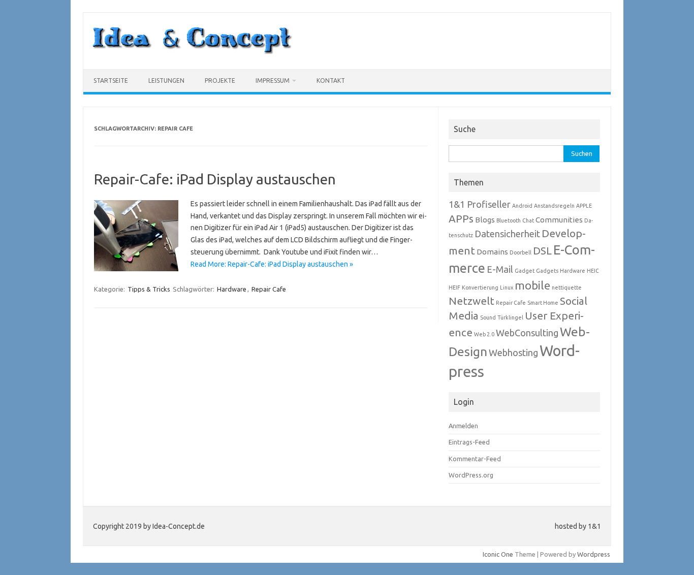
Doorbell (520, 252)
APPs (461, 219)
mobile (532, 285)
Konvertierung (480, 287)
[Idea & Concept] (192, 52)
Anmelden (463, 425)
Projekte (220, 80)
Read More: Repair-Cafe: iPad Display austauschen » (272, 264)
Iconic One (498, 554)
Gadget (524, 271)
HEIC (593, 271)
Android (522, 206)
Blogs (485, 219)
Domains (492, 251)
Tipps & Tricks (149, 289)
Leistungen (166, 80)
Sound (488, 317)
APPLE (584, 206)
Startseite (110, 80)
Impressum (273, 80)
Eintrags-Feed (469, 441)
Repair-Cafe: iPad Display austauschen (215, 179)
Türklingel (510, 317)
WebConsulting (527, 333)
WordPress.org (471, 474)
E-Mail (500, 269)
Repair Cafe (268, 289)
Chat (528, 220)
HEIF (454, 287)
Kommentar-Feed (475, 458)
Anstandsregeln (554, 206)
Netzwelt (471, 301)
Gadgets (547, 271)
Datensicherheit (507, 234)
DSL (542, 251)
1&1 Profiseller (480, 204)
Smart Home (542, 303)
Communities (559, 219)
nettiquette (567, 287)
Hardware (231, 289)
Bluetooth (508, 220)
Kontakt (331, 80)
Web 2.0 (484, 334)
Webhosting (513, 352)
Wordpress (593, 554)
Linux (506, 287)
